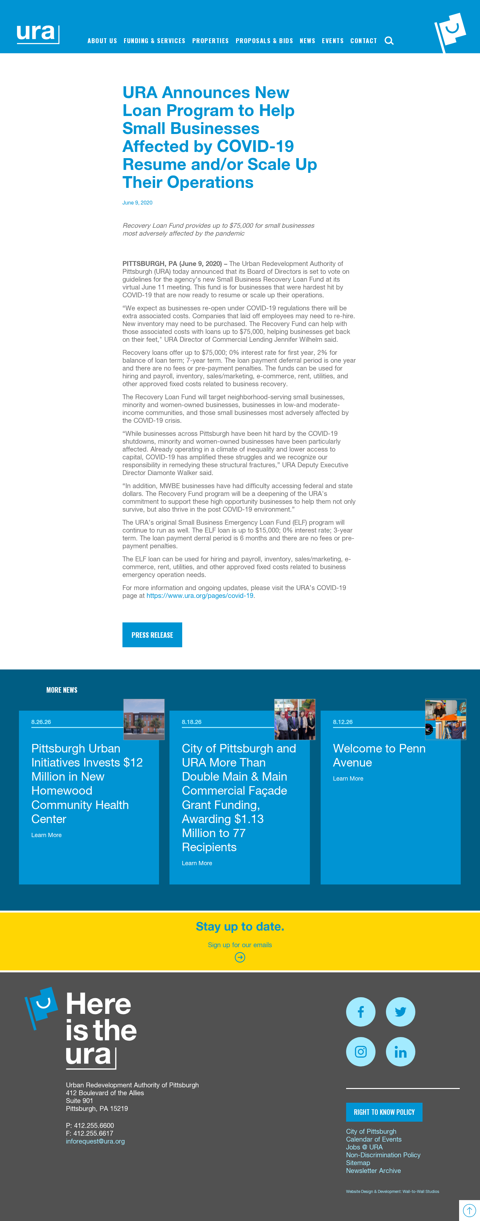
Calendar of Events (374, 1139)
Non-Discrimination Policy (383, 1155)
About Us (102, 40)
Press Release (152, 635)
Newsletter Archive (373, 1171)
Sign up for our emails (240, 945)
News (307, 40)
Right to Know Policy (384, 1112)
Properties (210, 40)
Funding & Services (154, 40)
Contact (363, 40)
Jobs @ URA (364, 1147)
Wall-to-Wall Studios (421, 1192)
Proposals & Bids (264, 40)
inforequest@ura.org (95, 1141)
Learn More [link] (46, 835)
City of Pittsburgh (371, 1132)
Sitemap (358, 1163)
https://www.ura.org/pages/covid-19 (200, 596)
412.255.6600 (94, 1126)
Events (333, 40)
